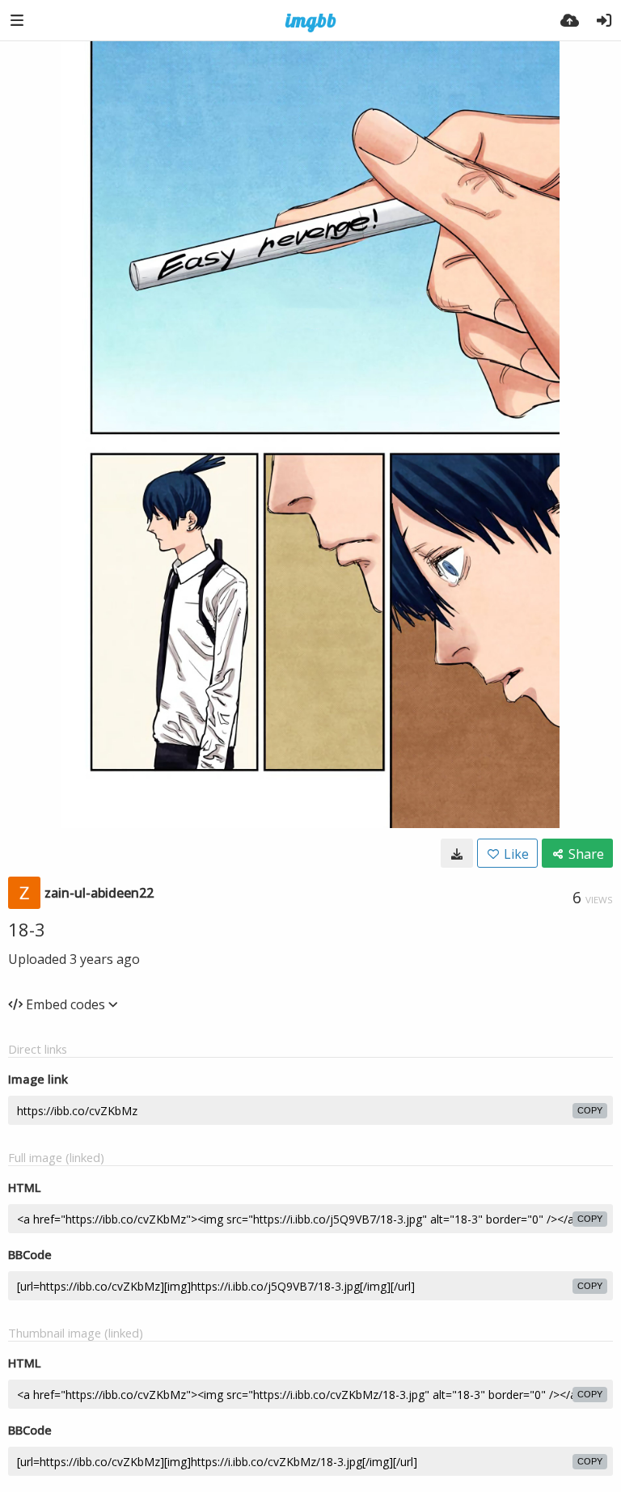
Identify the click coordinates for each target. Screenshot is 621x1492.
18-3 (26, 929)
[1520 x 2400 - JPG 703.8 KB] (457, 853)
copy (589, 1110)
